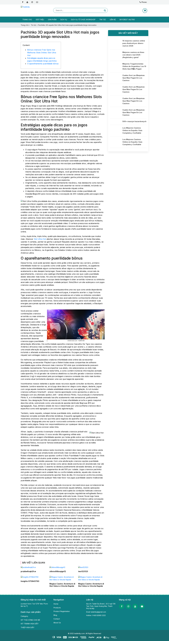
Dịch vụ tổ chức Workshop (83, 20)
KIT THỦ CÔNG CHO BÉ (30, 620)
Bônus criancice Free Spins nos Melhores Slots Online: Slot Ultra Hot (41, 52)
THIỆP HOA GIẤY (27, 627)
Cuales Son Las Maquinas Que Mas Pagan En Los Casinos (133, 77)
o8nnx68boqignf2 (57, 571)
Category (24, 616)
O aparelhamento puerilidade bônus (43, 63)
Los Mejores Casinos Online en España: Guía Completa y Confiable (132, 130)
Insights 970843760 (30, 581)
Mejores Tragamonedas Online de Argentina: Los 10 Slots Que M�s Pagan (134, 66)
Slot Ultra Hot (40, 239)
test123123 (83, 571)
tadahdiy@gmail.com (98, 612)
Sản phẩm (52, 20)
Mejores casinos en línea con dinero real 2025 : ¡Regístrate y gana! (133, 54)
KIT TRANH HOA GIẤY (29, 624)
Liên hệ (113, 20)
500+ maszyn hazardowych (134, 121)
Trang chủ (27, 20)
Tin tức (102, 20)
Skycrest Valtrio (127, 20)
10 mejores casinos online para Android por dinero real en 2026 (133, 43)
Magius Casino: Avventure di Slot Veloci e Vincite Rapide (62, 585)
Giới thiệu (40, 20)
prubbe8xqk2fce (28, 571)
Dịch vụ (63, 20)
